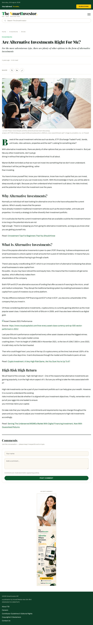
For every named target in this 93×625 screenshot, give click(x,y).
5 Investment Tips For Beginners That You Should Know (31, 236)
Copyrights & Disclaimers (11, 617)
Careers (5, 610)
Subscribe (84, 6)
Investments (13, 32)
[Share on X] (12, 70)
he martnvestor (19, 13)
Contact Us (6, 621)
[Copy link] (22, 70)
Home (4, 32)
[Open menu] (89, 14)
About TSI (5, 607)
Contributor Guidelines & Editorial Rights (17, 614)
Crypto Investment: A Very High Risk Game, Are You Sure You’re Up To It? (39, 361)
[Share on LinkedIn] (17, 70)
